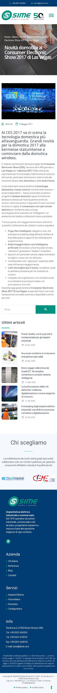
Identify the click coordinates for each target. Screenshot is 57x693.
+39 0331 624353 (18, 632)
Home (7, 37)
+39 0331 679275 (18, 637)
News (15, 37)
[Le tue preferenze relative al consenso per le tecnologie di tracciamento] (51, 687)
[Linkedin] (8, 541)
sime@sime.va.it (21, 646)
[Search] (45, 309)
